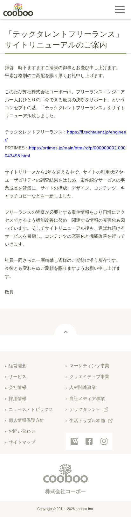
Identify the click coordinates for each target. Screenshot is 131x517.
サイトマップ (22, 442)
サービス (17, 376)
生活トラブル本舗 (87, 420)
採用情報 (17, 398)
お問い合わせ (22, 431)
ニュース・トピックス (31, 409)
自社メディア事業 (87, 398)
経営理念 (17, 365)
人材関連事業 (82, 387)
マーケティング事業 (89, 365)
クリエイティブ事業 (89, 376)
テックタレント (84, 409)
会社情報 (17, 387)
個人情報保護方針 (26, 420)
